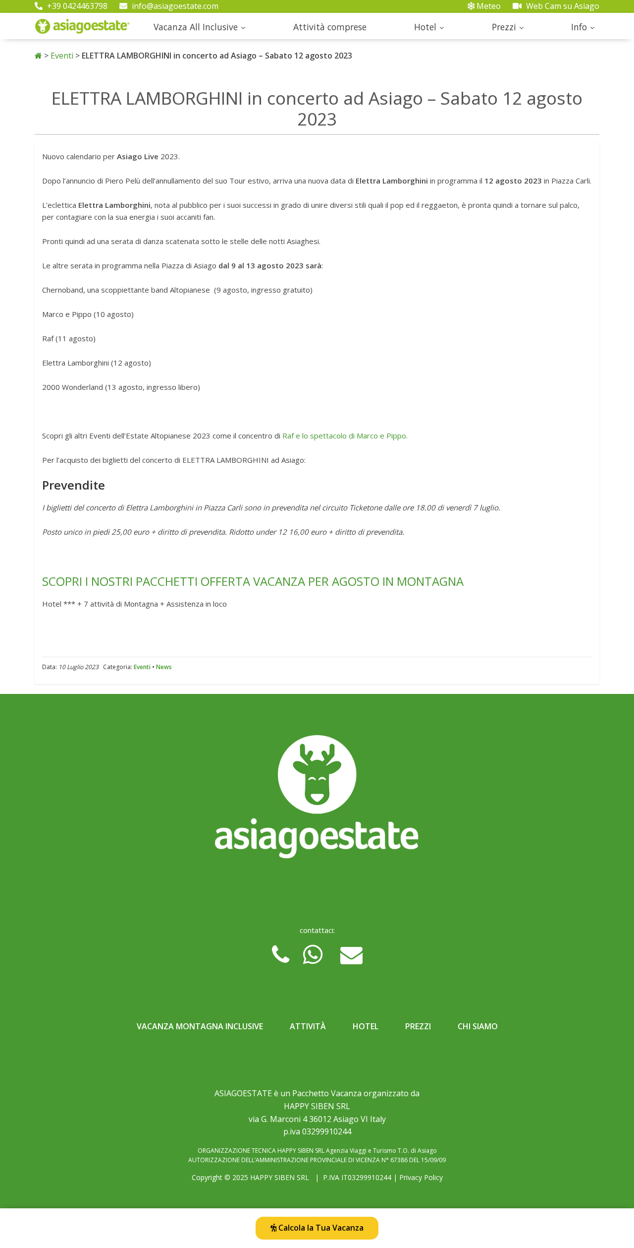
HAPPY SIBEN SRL (279, 1177)
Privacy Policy (421, 1177)
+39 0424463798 (76, 5)
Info (579, 27)
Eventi (62, 55)
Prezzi (504, 27)
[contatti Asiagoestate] (317, 800)
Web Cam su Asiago (561, 5)
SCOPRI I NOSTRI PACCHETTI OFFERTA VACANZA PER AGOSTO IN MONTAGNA (253, 581)
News (164, 667)
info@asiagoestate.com (174, 5)
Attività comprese (330, 27)
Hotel (425, 27)
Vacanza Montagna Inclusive (200, 1026)
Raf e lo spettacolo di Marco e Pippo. (345, 435)
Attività (308, 1026)
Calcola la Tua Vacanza (320, 1227)
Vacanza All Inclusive (196, 27)
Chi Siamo (478, 1026)
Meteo (488, 5)
